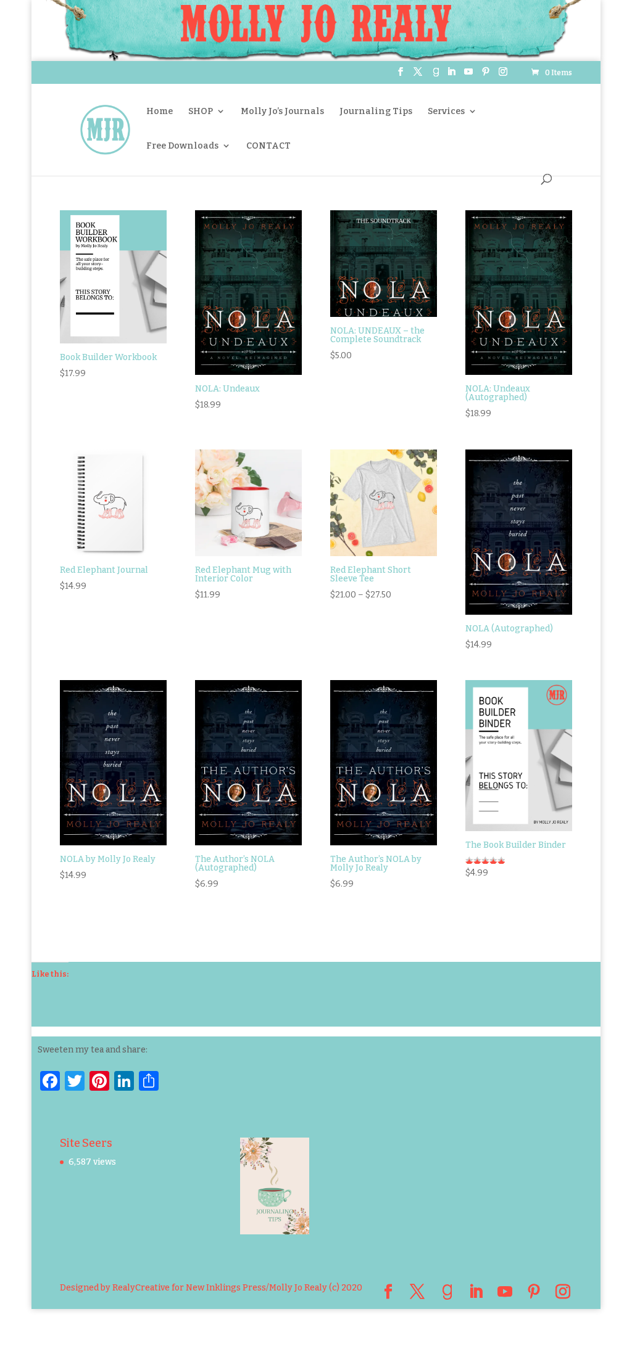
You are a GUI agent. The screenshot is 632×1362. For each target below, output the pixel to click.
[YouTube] (468, 75)
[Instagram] (503, 75)
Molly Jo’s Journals (282, 111)
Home (159, 111)
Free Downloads (182, 146)
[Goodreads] (436, 75)
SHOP (200, 111)
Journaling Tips (375, 111)
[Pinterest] (485, 75)
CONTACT (268, 146)
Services (446, 111)
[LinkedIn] (451, 75)
